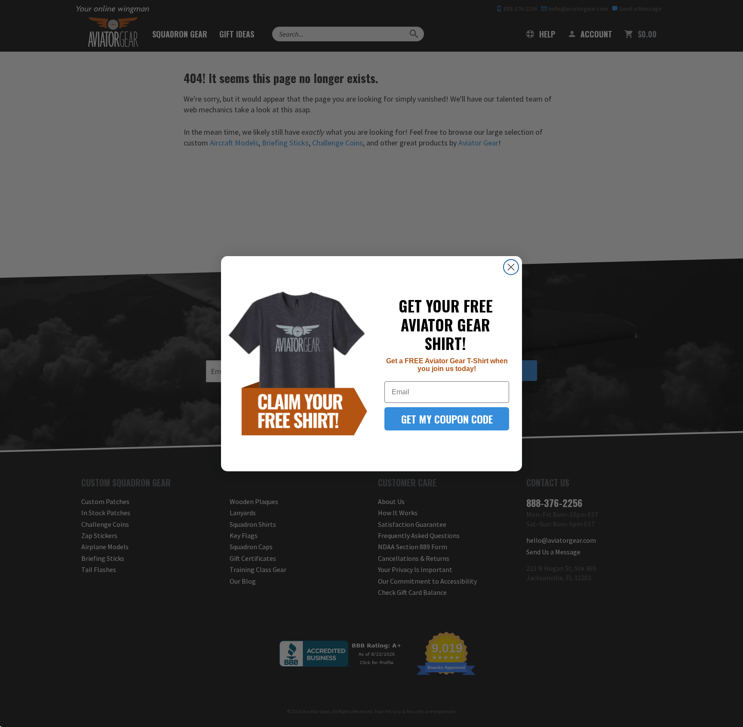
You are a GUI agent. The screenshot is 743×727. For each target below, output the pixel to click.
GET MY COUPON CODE (447, 419)
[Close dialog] (511, 267)
